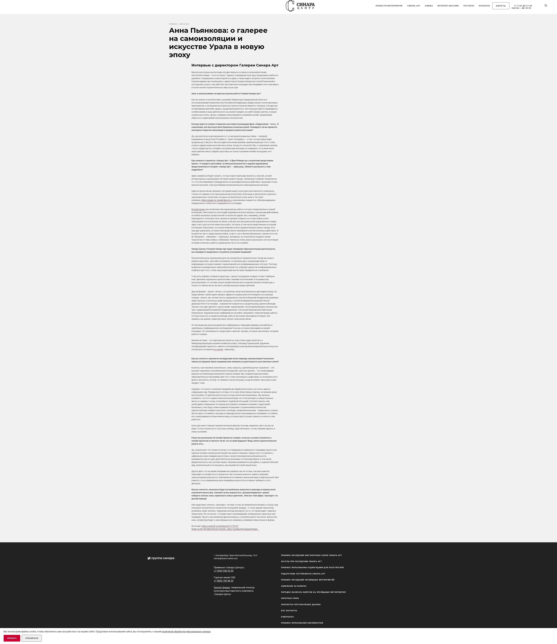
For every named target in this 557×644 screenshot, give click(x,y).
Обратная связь (290, 598)
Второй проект (198, 209)
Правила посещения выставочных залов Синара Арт (311, 555)
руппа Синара (222, 587)
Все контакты (289, 611)
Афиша (429, 6)
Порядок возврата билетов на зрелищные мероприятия (313, 592)
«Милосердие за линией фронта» (216, 200)
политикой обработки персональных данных (186, 631)
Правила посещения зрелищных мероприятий (307, 580)
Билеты (501, 6)
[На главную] (300, 6)
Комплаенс (287, 617)
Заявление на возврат (294, 586)
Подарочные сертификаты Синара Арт (303, 574)
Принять (12, 638)
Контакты (484, 6)
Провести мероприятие (389, 6)
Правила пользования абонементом (302, 623)
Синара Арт (413, 6)
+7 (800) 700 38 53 (223, 580)
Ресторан (468, 6)
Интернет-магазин (448, 6)
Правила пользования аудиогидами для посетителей (312, 568)
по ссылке (218, 349)
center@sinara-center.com (226, 558)
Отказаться (31, 638)
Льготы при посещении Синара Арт (301, 561)
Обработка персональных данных (301, 605)
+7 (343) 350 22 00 (223, 570)
